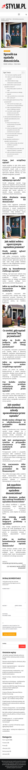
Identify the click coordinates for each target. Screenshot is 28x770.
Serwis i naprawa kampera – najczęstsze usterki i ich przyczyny (13, 667)
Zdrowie (4, 754)
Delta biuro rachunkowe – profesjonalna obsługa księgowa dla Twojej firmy (13, 682)
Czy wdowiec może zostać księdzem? (16, 566)
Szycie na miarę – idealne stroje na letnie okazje (13, 677)
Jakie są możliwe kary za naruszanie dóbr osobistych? (15, 96)
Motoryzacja (5, 751)
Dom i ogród (5, 740)
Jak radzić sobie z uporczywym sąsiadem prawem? (12, 85)
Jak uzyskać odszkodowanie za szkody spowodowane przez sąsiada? (12, 118)
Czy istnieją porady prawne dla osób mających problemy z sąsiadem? (15, 149)
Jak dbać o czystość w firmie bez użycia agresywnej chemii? (13, 725)
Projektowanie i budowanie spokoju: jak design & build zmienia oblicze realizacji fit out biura (13, 703)
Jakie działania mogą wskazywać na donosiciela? (14, 81)
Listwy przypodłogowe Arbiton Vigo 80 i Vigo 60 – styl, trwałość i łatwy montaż (13, 697)
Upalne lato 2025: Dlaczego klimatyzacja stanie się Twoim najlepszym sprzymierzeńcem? (13, 687)
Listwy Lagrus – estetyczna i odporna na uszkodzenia (13, 730)
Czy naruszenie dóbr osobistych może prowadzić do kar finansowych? (14, 135)
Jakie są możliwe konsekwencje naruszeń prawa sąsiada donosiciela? (14, 154)
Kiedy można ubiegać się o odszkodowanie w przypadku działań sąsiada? (14, 124)
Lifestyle (7, 51)
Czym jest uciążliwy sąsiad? (14, 75)
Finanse (4, 743)
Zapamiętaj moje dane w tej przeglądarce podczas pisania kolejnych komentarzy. (12, 627)
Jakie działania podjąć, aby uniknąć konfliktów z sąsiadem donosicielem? (15, 144)
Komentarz (6, 588)
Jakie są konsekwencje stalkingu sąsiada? (14, 93)
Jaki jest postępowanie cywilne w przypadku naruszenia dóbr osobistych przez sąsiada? (15, 129)
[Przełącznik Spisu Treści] (22, 72)
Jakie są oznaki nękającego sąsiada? (14, 78)
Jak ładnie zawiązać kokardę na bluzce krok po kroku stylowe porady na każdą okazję (13, 656)
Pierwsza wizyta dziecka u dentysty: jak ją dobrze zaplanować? (14, 662)
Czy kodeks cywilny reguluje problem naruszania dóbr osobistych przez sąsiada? (13, 112)
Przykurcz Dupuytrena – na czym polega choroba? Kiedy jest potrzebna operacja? (13, 708)
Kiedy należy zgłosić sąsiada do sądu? (14, 89)
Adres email (18, 606)
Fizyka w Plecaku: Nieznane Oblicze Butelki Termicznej (12, 693)
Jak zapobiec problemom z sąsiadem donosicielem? (11, 140)
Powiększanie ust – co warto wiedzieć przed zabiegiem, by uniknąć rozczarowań (12, 720)
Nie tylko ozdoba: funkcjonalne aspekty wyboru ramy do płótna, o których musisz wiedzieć (13, 714)
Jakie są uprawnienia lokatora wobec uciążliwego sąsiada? (14, 108)
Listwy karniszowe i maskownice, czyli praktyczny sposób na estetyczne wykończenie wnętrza (12, 672)
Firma (4, 745)
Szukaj (4, 643)
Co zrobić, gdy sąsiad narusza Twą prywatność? (13, 101)
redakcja (10, 64)
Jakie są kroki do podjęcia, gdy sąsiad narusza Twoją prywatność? (15, 104)
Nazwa (4, 605)
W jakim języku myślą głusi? (12, 562)
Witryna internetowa (6, 614)
